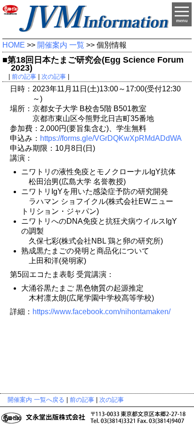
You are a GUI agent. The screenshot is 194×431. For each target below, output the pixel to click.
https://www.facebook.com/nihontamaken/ (101, 312)
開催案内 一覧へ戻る (36, 399)
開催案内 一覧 (60, 45)
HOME (13, 45)
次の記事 (53, 76)
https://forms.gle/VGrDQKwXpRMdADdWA (111, 138)
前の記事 (24, 76)
